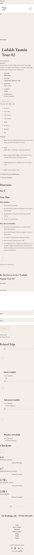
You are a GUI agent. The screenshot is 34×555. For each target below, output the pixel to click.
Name (2, 313)
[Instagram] (11, 548)
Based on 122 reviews (17, 474)
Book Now (6, 101)
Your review (3, 290)
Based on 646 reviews (17, 463)
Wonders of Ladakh (12, 434)
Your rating (3, 283)
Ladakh (6, 91)
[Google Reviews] (18, 548)
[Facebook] (15, 548)
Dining (17, 534)
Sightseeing (7, 75)
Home (17, 525)
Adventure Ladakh (12, 400)
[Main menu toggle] (30, 8)
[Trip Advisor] (22, 548)
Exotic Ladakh (10, 372)
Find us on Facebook (17, 485)
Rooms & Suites (17, 531)
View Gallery (3, 39)
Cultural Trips (7, 80)
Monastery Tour (16, 80)
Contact (17, 538)
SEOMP (20, 551)
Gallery (17, 536)
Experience (17, 529)
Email (1, 321)
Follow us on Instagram (17, 497)
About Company (17, 527)
